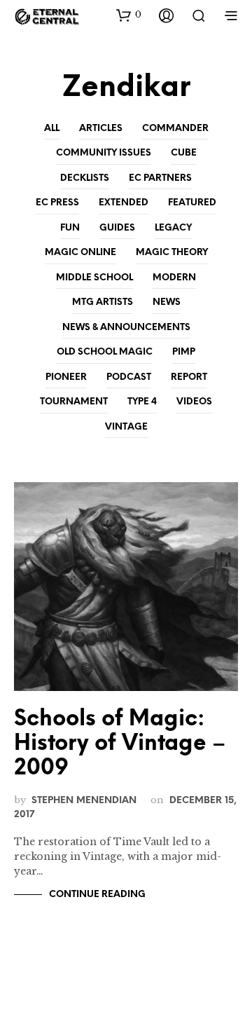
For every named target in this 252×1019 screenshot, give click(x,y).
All (51, 128)
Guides (117, 228)
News (167, 302)
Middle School (94, 277)
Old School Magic (105, 352)
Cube (184, 153)
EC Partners (160, 178)
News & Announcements (126, 327)
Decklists (84, 178)
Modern (174, 277)
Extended (123, 202)
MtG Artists (102, 302)
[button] (128, 15)
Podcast (128, 377)
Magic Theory (172, 252)
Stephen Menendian (83, 800)
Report (189, 377)
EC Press (57, 202)
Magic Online (80, 252)
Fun (70, 228)
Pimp (183, 352)
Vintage (126, 427)
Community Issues (103, 153)
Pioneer (66, 377)
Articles (100, 128)
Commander (175, 128)
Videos (194, 401)
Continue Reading (97, 894)
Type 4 (142, 401)
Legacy (173, 228)
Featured (192, 202)
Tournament (74, 401)
